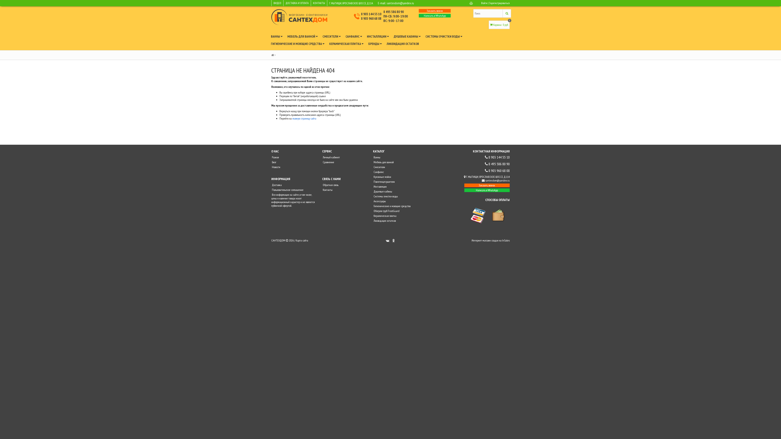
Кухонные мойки (382, 177)
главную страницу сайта (304, 118)
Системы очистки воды (442, 36)
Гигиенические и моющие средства (297, 44)
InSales (506, 240)
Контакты (327, 190)
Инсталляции (377, 36)
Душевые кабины (406, 36)
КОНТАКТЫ (319, 3)
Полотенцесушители (384, 182)
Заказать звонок (435, 11)
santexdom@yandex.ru (400, 3)
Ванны (276, 36)
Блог (273, 162)
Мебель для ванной (301, 36)
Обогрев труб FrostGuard (386, 211)
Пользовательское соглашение (287, 190)
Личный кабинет (331, 157)
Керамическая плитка (345, 44)
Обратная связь (330, 185)
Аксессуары (379, 201)
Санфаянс (353, 36)
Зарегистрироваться (499, 3)
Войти (484, 3)
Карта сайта (302, 240)
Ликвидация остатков (403, 44)
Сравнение (328, 162)
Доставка (276, 185)
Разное (275, 157)
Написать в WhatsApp (435, 15)
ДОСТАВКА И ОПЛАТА (297, 3)
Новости (275, 167)
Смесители (331, 36)
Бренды (374, 44)
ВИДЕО (277, 3)
